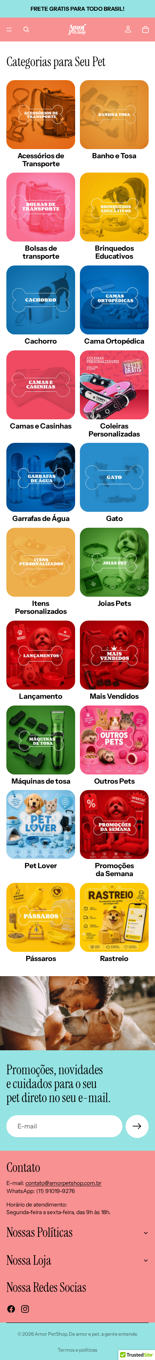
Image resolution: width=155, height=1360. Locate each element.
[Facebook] (11, 1309)
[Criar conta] (137, 1126)
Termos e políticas (77, 1350)
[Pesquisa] (26, 29)
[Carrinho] (145, 29)
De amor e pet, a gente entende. (103, 1334)
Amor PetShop (51, 1334)
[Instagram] (25, 1309)
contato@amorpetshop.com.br (63, 1183)
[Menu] (9, 29)
